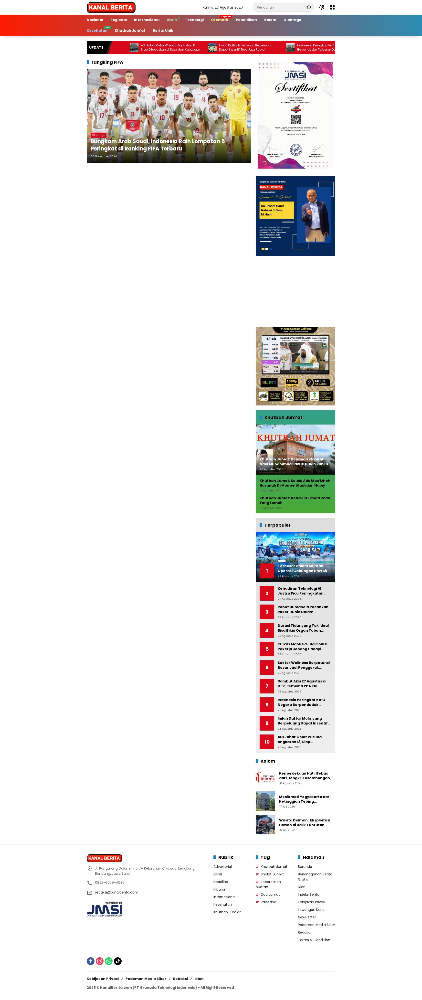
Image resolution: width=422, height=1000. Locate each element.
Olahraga (98, 135)
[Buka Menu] (332, 7)
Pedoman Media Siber (316, 924)
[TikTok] (118, 961)
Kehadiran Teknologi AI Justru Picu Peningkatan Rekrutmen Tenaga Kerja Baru (301, 591)
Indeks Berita (308, 894)
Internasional (224, 896)
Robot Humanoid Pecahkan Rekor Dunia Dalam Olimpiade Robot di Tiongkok (304, 609)
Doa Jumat (270, 894)
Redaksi (304, 932)
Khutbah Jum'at (227, 912)
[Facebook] (91, 961)
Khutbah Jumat (274, 866)
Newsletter (307, 917)
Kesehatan (222, 904)
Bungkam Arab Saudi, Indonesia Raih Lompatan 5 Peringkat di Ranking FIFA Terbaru (158, 145)
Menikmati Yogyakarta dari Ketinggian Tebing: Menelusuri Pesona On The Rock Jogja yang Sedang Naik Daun (306, 799)
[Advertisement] (295, 291)
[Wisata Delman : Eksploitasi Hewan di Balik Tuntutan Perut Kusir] (265, 824)
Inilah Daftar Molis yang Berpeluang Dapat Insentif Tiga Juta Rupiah (213, 47)
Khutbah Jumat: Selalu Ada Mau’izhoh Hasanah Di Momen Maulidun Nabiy (295, 483)
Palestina (268, 902)
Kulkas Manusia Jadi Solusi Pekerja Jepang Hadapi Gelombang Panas (302, 646)
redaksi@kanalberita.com (116, 892)
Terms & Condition (314, 939)
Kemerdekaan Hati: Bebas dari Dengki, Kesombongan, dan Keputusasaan (305, 776)
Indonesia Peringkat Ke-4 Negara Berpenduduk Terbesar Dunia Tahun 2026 (296, 47)
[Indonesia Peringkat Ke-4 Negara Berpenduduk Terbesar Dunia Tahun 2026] (257, 47)
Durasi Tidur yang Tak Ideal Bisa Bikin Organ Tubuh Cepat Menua (303, 628)
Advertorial (222, 866)
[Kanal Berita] (111, 7)
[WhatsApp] (109, 961)
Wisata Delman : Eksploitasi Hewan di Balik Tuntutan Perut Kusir (304, 823)
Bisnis (217, 874)
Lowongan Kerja (311, 909)
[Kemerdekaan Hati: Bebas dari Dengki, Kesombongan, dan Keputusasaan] (265, 777)
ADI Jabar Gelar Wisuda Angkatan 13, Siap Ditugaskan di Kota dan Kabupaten (139, 47)
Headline (220, 881)
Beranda (305, 866)
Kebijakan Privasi (312, 902)
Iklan (302, 886)
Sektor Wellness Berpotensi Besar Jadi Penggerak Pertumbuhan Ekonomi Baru (304, 665)
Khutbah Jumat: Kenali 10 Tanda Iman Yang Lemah (295, 500)
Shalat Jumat (272, 874)
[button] (309, 7)
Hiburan (219, 889)
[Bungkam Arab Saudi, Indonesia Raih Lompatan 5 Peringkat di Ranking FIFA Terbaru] (169, 116)
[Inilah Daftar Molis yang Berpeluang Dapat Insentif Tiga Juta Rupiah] (179, 47)
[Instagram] (100, 961)
